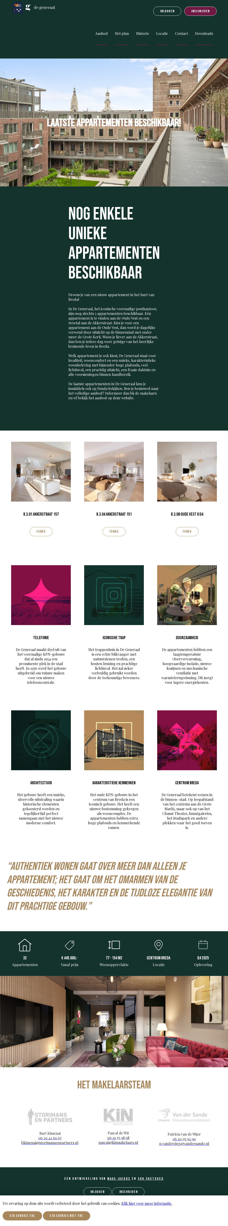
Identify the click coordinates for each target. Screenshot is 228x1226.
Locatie (162, 33)
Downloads (204, 33)
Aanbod (101, 33)
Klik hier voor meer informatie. (146, 1203)
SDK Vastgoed (151, 1179)
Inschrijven (200, 11)
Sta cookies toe (22, 1216)
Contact (181, 33)
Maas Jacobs (118, 1179)
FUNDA (41, 531)
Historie (142, 33)
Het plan (122, 33)
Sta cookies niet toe (66, 1216)
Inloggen (167, 11)
